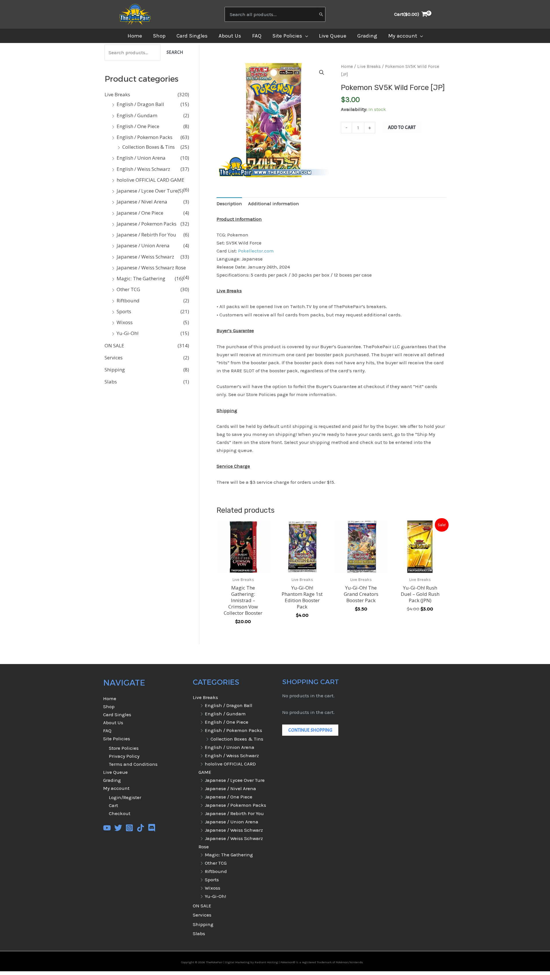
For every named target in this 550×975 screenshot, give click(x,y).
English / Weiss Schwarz (143, 169)
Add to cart (402, 127)
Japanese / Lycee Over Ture (147, 190)
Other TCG (128, 289)
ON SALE (114, 345)
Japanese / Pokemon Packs (146, 223)
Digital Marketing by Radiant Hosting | (252, 962)
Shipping (115, 369)
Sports (124, 311)
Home (347, 66)
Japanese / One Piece (140, 213)
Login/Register (125, 797)
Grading (112, 780)
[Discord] (152, 828)
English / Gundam (137, 115)
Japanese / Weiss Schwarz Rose (151, 267)
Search (174, 52)
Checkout (119, 813)
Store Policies (124, 748)
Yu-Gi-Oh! (127, 333)
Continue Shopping (310, 730)
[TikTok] (140, 828)
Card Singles (117, 714)
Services (114, 357)
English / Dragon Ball (140, 104)
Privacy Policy (124, 756)
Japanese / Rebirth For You (146, 234)
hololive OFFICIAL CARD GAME (150, 180)
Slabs (111, 381)
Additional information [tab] (273, 203)
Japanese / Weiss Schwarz (145, 256)
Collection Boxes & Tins (148, 147)
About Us (113, 722)
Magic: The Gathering (141, 278)
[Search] (321, 14)
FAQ (107, 730)
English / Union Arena (141, 157)
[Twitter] (118, 828)
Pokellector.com (255, 251)
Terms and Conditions (133, 764)
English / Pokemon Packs (144, 137)
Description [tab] (229, 203)
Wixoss (125, 322)
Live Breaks (117, 94)
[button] (305, 36)
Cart (113, 805)
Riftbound (128, 300)
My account (116, 788)
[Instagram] (129, 828)
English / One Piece (138, 126)
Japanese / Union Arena (143, 245)
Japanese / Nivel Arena (142, 201)
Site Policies (116, 738)
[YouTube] (107, 828)
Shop (109, 706)
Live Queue (115, 772)
